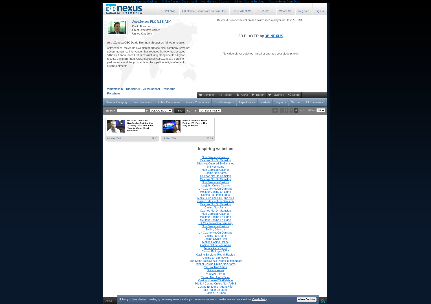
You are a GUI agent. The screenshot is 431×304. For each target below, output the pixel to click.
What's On (285, 11)
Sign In (319, 11)
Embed (228, 94)
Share (296, 94)
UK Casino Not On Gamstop (215, 188)
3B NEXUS (274, 36)
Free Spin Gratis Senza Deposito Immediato (215, 260)
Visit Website (115, 89)
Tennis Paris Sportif (215, 248)
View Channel (151, 89)
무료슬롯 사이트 (215, 273)
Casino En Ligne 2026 (215, 251)
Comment (209, 94)
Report (260, 94)
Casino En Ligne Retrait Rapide (215, 254)
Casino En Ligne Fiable (215, 195)
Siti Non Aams (215, 166)
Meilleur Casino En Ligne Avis (215, 198)
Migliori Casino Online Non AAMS (215, 283)
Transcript (168, 89)
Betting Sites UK (215, 229)
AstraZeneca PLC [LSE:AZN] (151, 21)
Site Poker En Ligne (215, 289)
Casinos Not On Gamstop (215, 160)
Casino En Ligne (215, 293)
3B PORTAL (168, 11)
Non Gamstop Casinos (215, 157)
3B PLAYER (265, 11)
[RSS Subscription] (321, 300)
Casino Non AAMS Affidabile (215, 280)
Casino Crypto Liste (216, 239)
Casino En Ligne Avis (215, 257)
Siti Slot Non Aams (215, 267)
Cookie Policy (259, 299)
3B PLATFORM (242, 11)
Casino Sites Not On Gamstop (215, 201)
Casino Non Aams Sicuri (215, 277)
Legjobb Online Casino (215, 185)
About (109, 300)
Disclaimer (133, 89)
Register (303, 11)
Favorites (278, 94)
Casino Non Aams (215, 173)
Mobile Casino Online (215, 242)
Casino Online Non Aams (215, 245)
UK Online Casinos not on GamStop (204, 11)
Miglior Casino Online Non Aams (215, 264)
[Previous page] (275, 110)
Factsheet (113, 93)
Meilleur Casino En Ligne (215, 191)
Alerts (244, 94)
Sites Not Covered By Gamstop (215, 163)
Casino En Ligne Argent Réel (215, 286)
